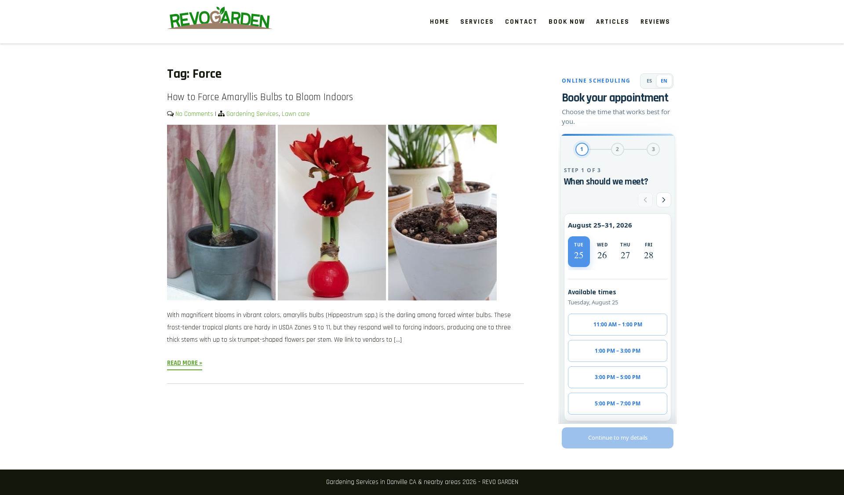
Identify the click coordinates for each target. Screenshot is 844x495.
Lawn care (296, 114)
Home (439, 22)
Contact (521, 22)
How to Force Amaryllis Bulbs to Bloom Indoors (260, 97)
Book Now (567, 22)
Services (477, 22)
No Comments (194, 114)
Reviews (655, 22)
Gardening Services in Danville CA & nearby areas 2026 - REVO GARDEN (422, 482)
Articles (612, 22)
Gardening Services (252, 114)
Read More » (184, 363)
